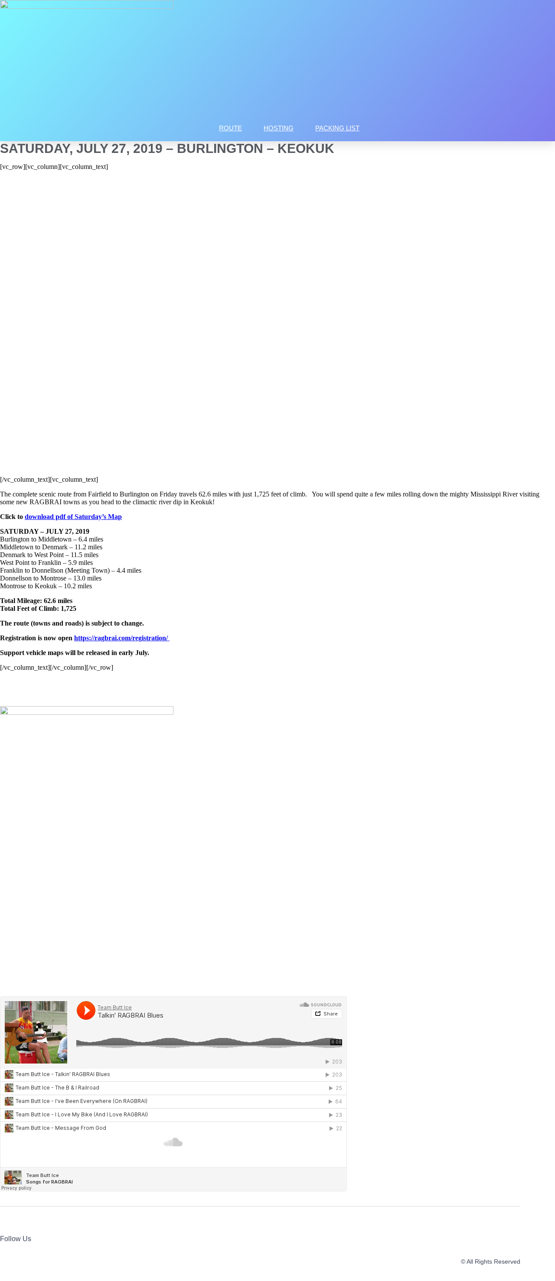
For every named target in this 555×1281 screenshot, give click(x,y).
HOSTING (279, 128)
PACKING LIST (337, 128)
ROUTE (230, 128)
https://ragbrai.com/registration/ (122, 638)
